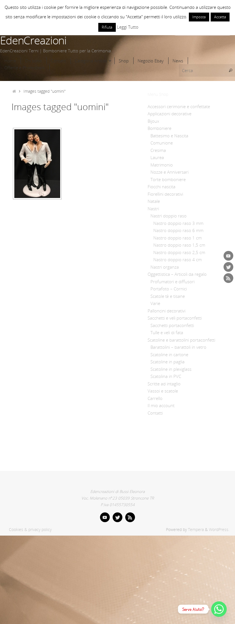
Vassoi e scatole (163, 391)
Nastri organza (164, 267)
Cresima (158, 150)
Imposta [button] (199, 16)
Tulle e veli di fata (166, 332)
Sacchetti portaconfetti (172, 325)
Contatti (155, 413)
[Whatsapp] (219, 609)
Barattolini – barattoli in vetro (178, 347)
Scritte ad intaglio (164, 384)
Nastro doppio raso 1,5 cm (179, 245)
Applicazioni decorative (169, 113)
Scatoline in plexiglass (170, 369)
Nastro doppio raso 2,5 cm (179, 252)
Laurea (157, 157)
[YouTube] (228, 256)
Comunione (161, 143)
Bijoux (153, 121)
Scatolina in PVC (165, 376)
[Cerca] (230, 70)
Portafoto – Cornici (168, 289)
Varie (155, 303)
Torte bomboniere (168, 179)
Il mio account (161, 405)
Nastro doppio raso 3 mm (178, 223)
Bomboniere (159, 128)
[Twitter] (228, 267)
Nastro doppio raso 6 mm (178, 230)
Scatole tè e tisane (167, 296)
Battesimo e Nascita (169, 135)
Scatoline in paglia (167, 362)
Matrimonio (161, 165)
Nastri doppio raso (168, 216)
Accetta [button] (220, 16)
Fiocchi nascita (161, 186)
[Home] (14, 91)
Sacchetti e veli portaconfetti (175, 318)
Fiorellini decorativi (165, 194)
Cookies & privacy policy (30, 529)
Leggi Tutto (127, 27)
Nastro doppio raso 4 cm (177, 259)
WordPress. (219, 529)
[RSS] (228, 278)
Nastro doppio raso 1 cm (177, 238)
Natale (154, 201)
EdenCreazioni (33, 40)
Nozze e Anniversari (169, 172)
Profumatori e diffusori (172, 281)
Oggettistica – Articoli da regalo (177, 274)
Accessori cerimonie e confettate (179, 106)
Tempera (196, 529)
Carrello (155, 398)
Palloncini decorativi (166, 311)
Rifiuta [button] (107, 27)
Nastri (153, 208)
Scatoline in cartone (169, 354)
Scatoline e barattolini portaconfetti (181, 340)
